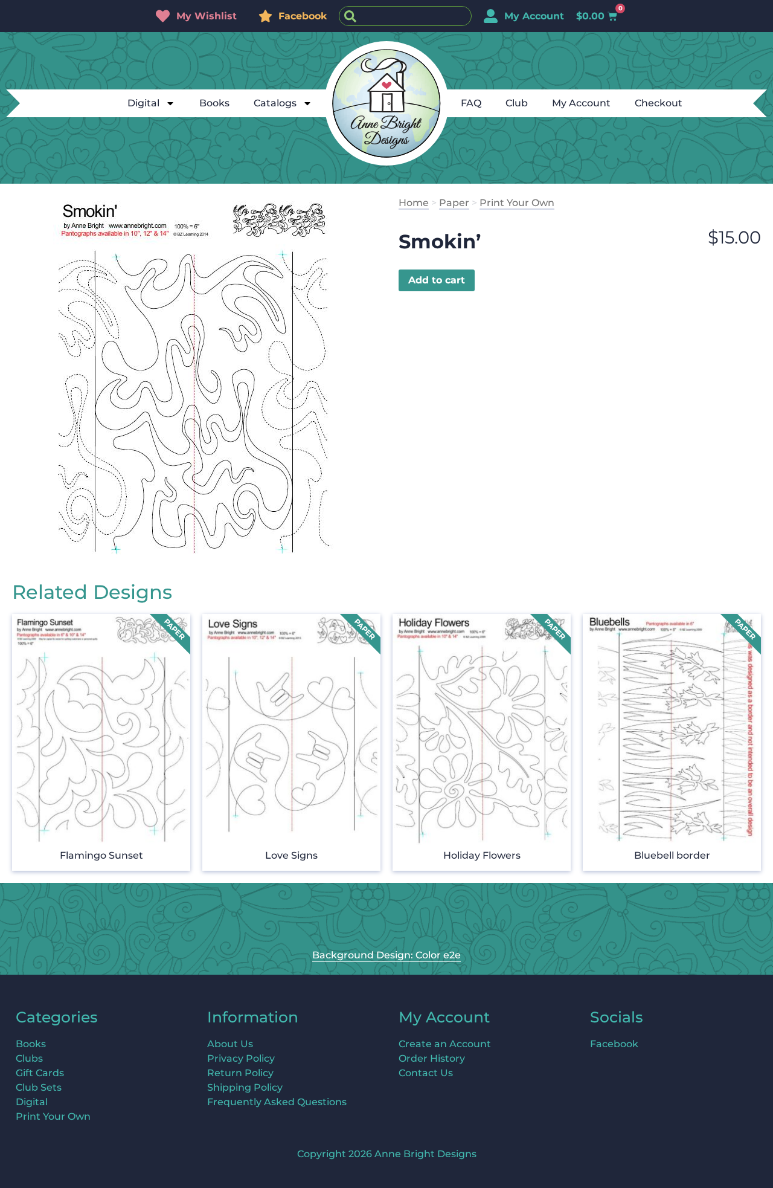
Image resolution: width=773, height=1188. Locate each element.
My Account (581, 103)
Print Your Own (517, 202)
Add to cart (436, 280)
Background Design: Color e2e (386, 955)
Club (516, 103)
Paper (454, 202)
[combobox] (405, 16)
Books (214, 103)
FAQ (471, 103)
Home (414, 202)
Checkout (658, 103)
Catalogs (275, 103)
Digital (143, 103)
